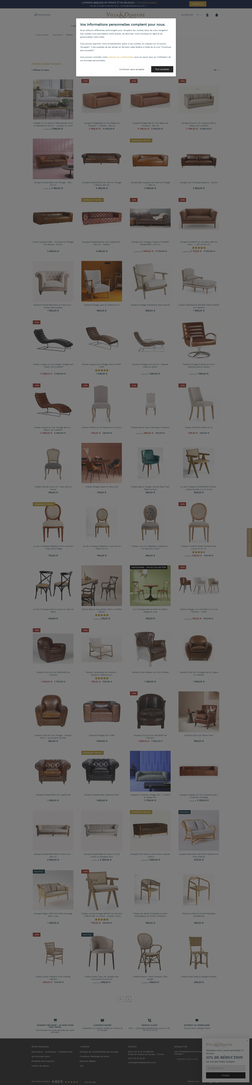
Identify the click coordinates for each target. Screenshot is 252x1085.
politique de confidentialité (121, 57)
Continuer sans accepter (132, 69)
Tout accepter (162, 69)
